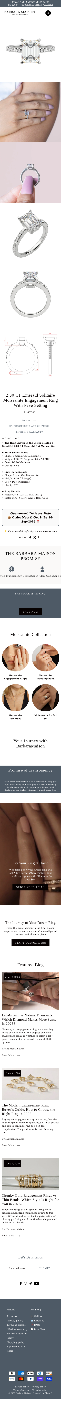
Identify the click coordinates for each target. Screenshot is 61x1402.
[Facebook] (21, 1283)
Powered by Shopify (43, 1393)
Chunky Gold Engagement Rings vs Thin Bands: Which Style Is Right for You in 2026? (30, 1199)
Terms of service (16, 1325)
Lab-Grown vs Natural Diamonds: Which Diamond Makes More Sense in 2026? (29, 1019)
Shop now (30, 611)
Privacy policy (15, 1320)
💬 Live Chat (37, 1329)
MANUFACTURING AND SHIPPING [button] (29, 426)
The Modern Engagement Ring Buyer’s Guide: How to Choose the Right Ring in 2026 (28, 1109)
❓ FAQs (35, 1325)
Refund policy (22, 1386)
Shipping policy (16, 1342)
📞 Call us (36, 1316)
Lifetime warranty (17, 1329)
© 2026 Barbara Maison (20, 1393)
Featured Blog (30, 964)
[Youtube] (36, 1283)
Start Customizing (30, 942)
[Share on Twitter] (34, 537)
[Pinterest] (30, 1283)
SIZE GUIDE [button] (29, 420)
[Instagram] (25, 1283)
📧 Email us (37, 1320)
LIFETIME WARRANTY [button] (29, 431)
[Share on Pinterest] (39, 537)
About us (12, 1316)
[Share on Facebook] (30, 537)
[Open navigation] (55, 13)
